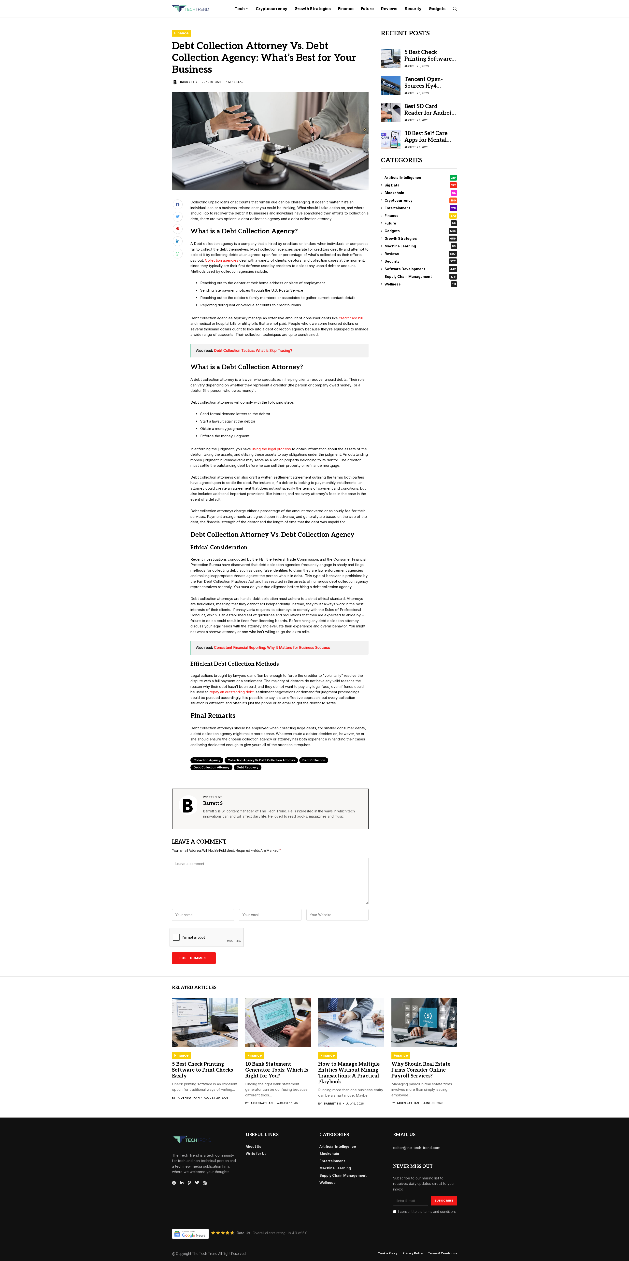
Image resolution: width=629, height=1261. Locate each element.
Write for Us (256, 1153)
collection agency (207, 760)
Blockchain (420, 193)
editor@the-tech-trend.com (416, 1147)
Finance (181, 33)
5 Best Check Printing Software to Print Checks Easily (428, 62)
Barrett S (189, 82)
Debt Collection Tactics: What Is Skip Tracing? (253, 350)
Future (420, 223)
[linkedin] (182, 1183)
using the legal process (271, 449)
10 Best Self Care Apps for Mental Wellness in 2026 (426, 140)
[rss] (205, 1183)
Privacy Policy (412, 1253)
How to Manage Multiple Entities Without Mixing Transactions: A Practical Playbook (349, 1073)
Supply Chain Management (420, 276)
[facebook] (174, 1183)
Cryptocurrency (420, 200)
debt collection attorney (211, 767)
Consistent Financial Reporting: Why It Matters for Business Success (272, 647)
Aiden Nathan (189, 1097)
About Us (253, 1146)
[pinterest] (189, 1183)
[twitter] (197, 1183)
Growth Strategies (420, 238)
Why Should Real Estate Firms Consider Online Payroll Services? (420, 1070)
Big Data (420, 185)
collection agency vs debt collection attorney (261, 760)
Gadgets (420, 231)
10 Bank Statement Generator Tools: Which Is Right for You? (276, 1070)
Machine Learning (420, 246)
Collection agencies (221, 260)
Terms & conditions (442, 1253)
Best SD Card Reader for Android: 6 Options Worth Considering (430, 116)
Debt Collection (313, 760)
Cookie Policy (388, 1253)
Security (420, 261)
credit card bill (351, 318)
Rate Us (243, 1233)
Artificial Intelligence (420, 177)
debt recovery (247, 767)
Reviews (420, 254)
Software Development (420, 269)
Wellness (420, 284)
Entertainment (420, 208)
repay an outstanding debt (232, 692)
